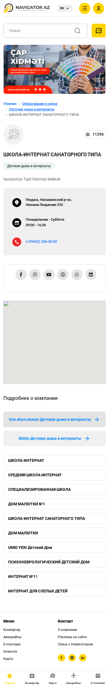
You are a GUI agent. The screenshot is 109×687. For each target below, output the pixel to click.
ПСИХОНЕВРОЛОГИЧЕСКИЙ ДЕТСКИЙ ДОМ (48, 562)
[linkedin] (82, 657)
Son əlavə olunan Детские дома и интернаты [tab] (50, 419)
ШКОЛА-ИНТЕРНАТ (26, 460)
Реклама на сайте (72, 637)
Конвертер (11, 630)
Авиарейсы (12, 637)
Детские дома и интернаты (31, 109)
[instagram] (72, 657)
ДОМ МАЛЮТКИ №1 (26, 504)
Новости (10, 652)
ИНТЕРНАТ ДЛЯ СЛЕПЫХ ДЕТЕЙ (38, 591)
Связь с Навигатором (75, 644)
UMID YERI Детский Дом (30, 547)
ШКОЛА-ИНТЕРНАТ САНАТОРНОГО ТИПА (46, 518)
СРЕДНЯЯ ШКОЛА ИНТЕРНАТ (35, 475)
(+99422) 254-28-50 (41, 241)
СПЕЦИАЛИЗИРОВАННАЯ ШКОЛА (39, 489)
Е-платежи (11, 644)
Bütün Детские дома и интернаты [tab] (50, 438)
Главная (9, 104)
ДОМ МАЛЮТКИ (23, 533)
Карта (8, 659)
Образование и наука (39, 104)
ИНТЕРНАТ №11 (23, 576)
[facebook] (61, 657)
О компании (67, 630)
